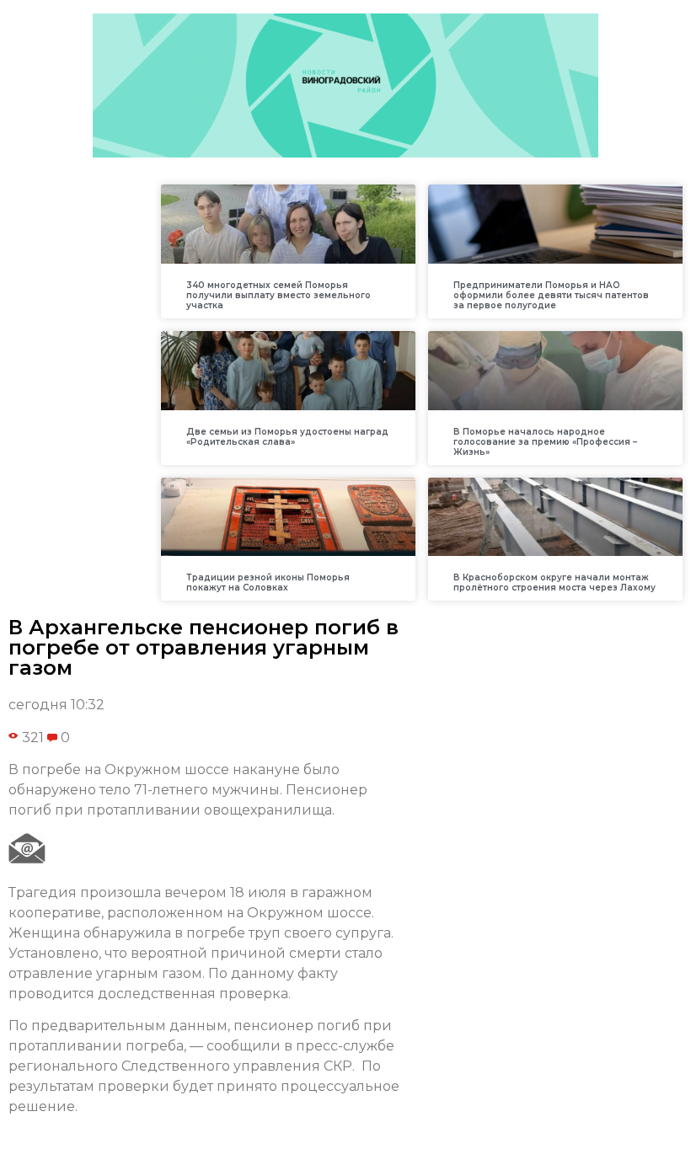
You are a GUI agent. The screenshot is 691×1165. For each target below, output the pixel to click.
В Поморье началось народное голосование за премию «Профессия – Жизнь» (545, 441)
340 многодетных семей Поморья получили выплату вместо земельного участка (278, 295)
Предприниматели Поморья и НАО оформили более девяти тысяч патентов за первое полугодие (551, 295)
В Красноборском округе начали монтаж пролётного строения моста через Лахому (554, 582)
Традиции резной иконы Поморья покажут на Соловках (268, 582)
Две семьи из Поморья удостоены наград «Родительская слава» (287, 436)
